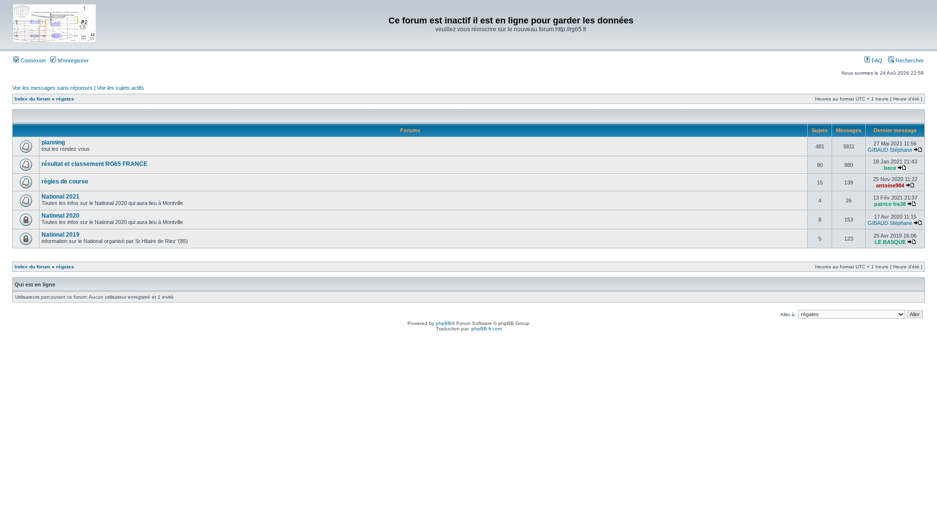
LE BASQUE (890, 242)
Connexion (32, 60)
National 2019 (60, 234)
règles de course (64, 181)
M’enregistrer (72, 60)
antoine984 (890, 185)
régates (65, 98)
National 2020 (60, 215)
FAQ (876, 60)
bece (890, 168)
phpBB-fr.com (486, 328)
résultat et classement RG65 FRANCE (94, 164)
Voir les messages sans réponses (52, 88)
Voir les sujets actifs (120, 88)
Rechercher (909, 60)
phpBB (443, 323)
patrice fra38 (890, 204)
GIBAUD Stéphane (890, 150)
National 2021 (60, 196)
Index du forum (32, 98)
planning (53, 142)
